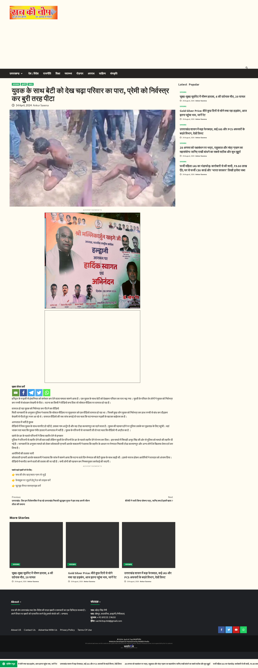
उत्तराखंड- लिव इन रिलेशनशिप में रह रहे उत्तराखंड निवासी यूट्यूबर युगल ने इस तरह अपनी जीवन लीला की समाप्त (51, 501)
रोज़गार (79, 73)
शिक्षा (58, 73)
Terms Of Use (84, 629)
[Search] (246, 68)
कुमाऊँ (24, 84)
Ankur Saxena (41, 105)
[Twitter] (39, 392)
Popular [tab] (194, 84)
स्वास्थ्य (68, 73)
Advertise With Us (47, 629)
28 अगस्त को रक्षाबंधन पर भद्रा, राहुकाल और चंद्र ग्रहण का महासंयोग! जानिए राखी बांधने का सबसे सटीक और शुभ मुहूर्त (141, 663)
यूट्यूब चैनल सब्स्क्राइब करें (28, 485)
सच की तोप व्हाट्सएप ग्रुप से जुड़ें (31, 474)
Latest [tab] (182, 84)
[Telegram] (31, 392)
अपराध (91, 73)
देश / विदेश (33, 73)
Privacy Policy (67, 629)
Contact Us (30, 629)
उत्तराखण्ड (14, 73)
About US (16, 629)
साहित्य (102, 73)
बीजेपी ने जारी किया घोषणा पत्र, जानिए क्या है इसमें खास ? (149, 499)
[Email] (15, 392)
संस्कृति (113, 73)
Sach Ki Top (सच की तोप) (132, 639)
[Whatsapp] (46, 392)
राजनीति (47, 73)
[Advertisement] (129, 42)
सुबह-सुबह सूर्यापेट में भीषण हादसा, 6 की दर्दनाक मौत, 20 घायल (212, 96)
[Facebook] (23, 392)
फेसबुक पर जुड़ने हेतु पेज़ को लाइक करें (33, 480)
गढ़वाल (30, 84)
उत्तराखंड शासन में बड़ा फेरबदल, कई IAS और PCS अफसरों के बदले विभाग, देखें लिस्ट (65, 663)
